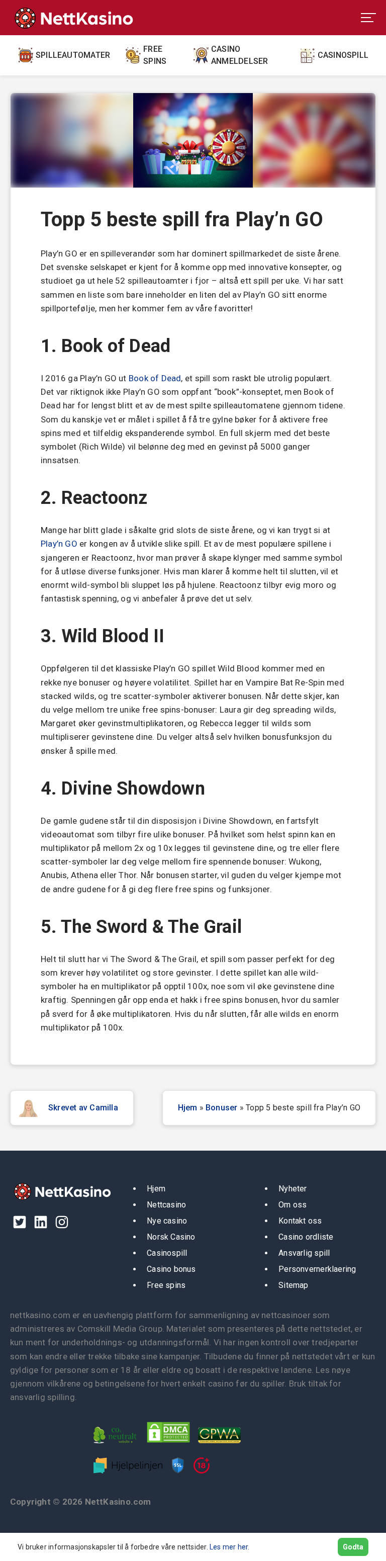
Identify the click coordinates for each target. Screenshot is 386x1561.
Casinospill (343, 55)
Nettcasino (166, 1204)
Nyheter (292, 1188)
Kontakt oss (300, 1221)
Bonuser (222, 1107)
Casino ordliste (305, 1237)
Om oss (292, 1204)
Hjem (188, 1107)
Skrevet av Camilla (83, 1107)
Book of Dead (155, 378)
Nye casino (167, 1221)
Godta (353, 1547)
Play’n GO (59, 544)
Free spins (154, 55)
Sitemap (293, 1285)
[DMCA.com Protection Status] (171, 1445)
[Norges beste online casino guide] (72, 17)
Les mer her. (230, 1547)
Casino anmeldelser (239, 55)
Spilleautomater (73, 55)
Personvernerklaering (317, 1269)
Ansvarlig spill (304, 1253)
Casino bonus (171, 1269)
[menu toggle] (368, 17)
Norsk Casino (171, 1237)
